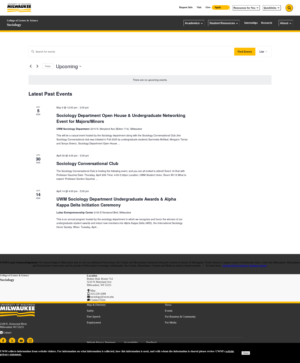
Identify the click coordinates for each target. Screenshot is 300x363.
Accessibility (131, 342)
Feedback (151, 342)
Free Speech (93, 316)
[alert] (150, 80)
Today (48, 66)
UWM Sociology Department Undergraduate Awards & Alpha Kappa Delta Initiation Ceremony (116, 202)
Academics (192, 23)
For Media (170, 322)
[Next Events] (37, 66)
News (168, 304)
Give (208, 7)
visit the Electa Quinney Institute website (244, 265)
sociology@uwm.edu (102, 296)
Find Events (245, 51)
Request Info (186, 7)
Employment (94, 322)
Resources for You (244, 7)
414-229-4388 (98, 293)
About (284, 23)
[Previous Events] (30, 66)
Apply (218, 7)
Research (266, 22)
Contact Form (97, 299)
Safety (90, 310)
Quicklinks (270, 7)
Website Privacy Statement (101, 342)
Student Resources (222, 23)
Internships (251, 22)
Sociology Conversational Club (87, 163)
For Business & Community (180, 316)
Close (246, 353)
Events (168, 310)
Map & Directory (96, 304)
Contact (7, 332)
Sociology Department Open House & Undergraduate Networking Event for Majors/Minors (120, 118)
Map (92, 290)
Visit (199, 7)
